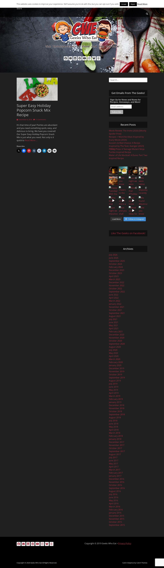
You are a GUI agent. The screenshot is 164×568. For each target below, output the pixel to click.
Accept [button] (123, 4)
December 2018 (116, 405)
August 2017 (115, 454)
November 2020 (116, 337)
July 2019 (113, 383)
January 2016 (115, 512)
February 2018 (116, 436)
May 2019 (113, 389)
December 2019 (116, 368)
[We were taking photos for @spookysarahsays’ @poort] (143, 180)
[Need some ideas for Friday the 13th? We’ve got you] (133, 210)
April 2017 (114, 466)
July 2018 (113, 420)
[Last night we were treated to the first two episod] (133, 180)
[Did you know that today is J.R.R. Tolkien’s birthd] (123, 180)
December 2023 (116, 270)
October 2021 (115, 310)
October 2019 (115, 374)
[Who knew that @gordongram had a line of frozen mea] (113, 200)
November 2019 (116, 371)
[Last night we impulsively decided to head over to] (113, 210)
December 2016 (116, 479)
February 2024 (116, 267)
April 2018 (114, 429)
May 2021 (113, 325)
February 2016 (116, 509)
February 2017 (116, 472)
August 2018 (115, 417)
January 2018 (115, 439)
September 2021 (117, 313)
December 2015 (116, 515)
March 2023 (114, 279)
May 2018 (113, 426)
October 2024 (115, 264)
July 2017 (113, 457)
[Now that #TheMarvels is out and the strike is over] (133, 190)
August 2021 (115, 316)
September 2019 (117, 377)
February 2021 (116, 331)
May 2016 (113, 500)
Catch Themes (142, 563)
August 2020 (115, 346)
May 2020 (113, 353)
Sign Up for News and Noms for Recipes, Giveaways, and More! (125, 101)
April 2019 (114, 393)
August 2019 (115, 380)
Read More (142, 4)
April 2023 (114, 276)
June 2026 (113, 257)
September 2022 (117, 291)
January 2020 (115, 365)
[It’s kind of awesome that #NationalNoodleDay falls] (133, 170)
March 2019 (114, 396)
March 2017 (114, 469)
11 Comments (40, 119)
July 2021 (113, 319)
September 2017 (117, 451)
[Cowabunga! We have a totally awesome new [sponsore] (113, 180)
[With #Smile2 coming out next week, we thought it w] (113, 170)
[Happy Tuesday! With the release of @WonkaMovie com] (113, 190)
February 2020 (116, 362)
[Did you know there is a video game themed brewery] (133, 200)
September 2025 (117, 260)
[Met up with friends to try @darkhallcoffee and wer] (143, 170)
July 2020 (113, 350)
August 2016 (115, 491)
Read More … (31, 140)
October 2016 (115, 485)
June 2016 (113, 497)
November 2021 (116, 307)
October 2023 (115, 273)
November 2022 (116, 285)
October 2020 (115, 340)
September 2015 (117, 525)
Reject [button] (133, 4)
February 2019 (116, 399)
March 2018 (114, 432)
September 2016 (117, 488)
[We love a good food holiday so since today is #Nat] (123, 170)
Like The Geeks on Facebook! (128, 233)
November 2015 (116, 518)
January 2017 (115, 475)
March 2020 (114, 359)
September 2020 (117, 343)
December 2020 (116, 334)
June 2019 (113, 386)
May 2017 (113, 463)
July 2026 (113, 254)
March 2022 (114, 300)
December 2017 (116, 442)
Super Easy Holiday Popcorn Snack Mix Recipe (34, 110)
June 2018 (113, 423)
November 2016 (116, 482)
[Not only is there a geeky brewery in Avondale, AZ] (123, 200)
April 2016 (114, 503)
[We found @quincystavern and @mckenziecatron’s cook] (143, 200)
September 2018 (117, 414)
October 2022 (115, 288)
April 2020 (114, 356)
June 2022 (113, 294)
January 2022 (115, 303)
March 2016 (114, 506)
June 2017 (113, 460)
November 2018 (116, 408)
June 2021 (113, 322)
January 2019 (115, 402)
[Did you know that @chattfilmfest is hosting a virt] (143, 210)
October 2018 (115, 411)
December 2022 (116, 282)
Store (19, 8)
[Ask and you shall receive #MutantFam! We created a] (123, 210)
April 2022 (114, 297)
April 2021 (114, 328)
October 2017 (115, 448)
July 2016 (113, 494)
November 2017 (116, 445)
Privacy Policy (124, 543)
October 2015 (115, 522)
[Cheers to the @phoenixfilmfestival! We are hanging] (123, 190)
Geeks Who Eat (36, 563)
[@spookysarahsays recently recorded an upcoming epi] (143, 190)
